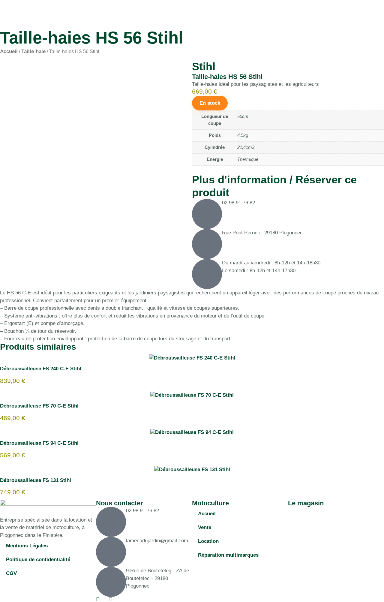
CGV (11, 573)
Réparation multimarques (228, 555)
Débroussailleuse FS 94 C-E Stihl (39, 443)
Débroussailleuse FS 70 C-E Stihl (39, 406)
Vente (204, 527)
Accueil (9, 51)
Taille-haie (33, 51)
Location (208, 541)
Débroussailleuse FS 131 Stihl (35, 480)
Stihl (203, 66)
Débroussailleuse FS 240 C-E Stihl (40, 369)
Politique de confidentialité (38, 559)
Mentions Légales (27, 546)
